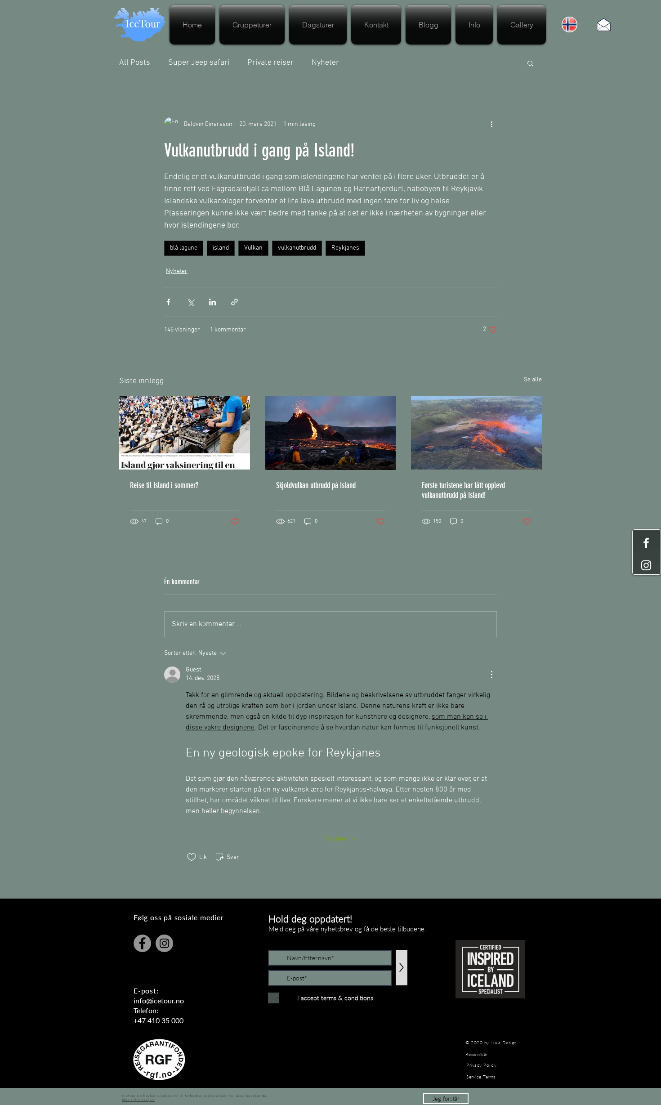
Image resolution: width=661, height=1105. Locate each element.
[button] (446, 1091)
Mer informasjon (138, 1093)
